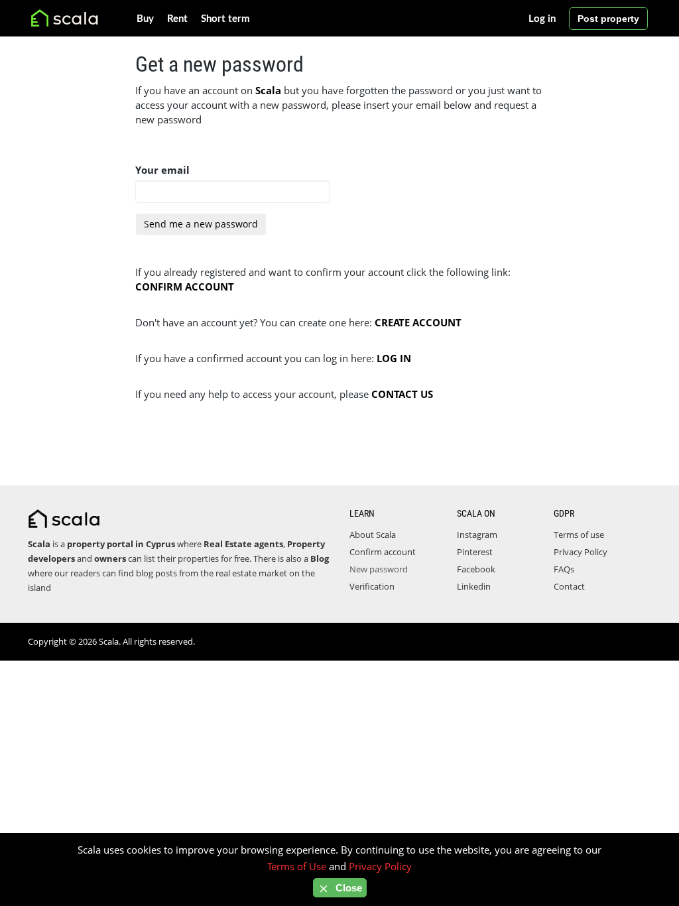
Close (347, 887)
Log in (542, 19)
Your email (162, 169)
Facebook (476, 569)
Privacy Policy (580, 552)
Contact (569, 586)
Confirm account (382, 552)
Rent (177, 19)
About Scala (372, 535)
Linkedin (474, 586)
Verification (372, 586)
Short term (225, 19)
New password (378, 569)
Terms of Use (296, 866)
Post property (608, 18)
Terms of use (579, 535)
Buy (145, 19)
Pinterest (475, 552)
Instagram (477, 535)
